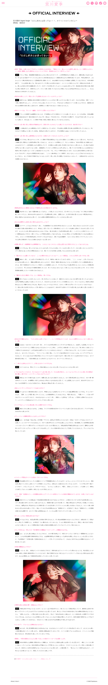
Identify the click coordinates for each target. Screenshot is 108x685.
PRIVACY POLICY (15, 681)
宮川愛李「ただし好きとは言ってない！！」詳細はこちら (32, 659)
